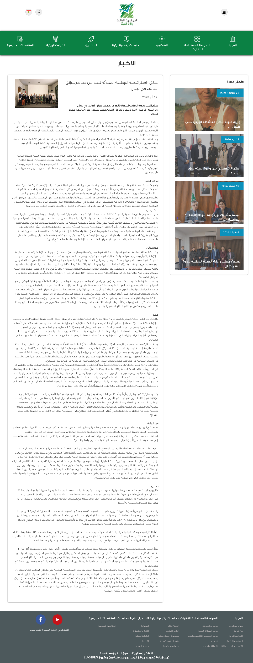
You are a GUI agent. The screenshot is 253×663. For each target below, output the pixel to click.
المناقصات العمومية (20, 45)
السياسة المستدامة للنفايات (199, 618)
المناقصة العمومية (106, 626)
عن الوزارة (238, 631)
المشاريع (91, 45)
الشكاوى (162, 45)
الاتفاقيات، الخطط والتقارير (231, 646)
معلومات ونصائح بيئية (168, 636)
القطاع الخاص (173, 626)
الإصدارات (145, 641)
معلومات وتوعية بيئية (126, 45)
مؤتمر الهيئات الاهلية (208, 631)
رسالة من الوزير (236, 626)
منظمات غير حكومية (169, 641)
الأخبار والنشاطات (141, 631)
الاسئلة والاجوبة (210, 646)
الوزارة (233, 45)
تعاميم (214, 641)
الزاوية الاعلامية (172, 631)
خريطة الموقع (142, 646)
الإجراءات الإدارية (236, 636)
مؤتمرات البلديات (210, 626)
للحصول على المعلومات (133, 618)
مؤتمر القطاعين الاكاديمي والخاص (202, 636)
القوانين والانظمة (235, 641)
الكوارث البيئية (55, 45)
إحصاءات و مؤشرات (170, 646)
